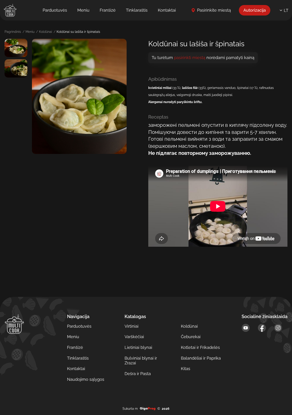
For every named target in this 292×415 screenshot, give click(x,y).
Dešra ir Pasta (138, 373)
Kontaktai (167, 10)
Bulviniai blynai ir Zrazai (141, 361)
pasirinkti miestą (189, 58)
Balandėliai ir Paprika (201, 358)
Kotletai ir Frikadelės (200, 347)
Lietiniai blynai (138, 347)
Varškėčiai (134, 336)
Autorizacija (254, 10)
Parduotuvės (55, 10)
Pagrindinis (13, 32)
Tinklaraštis (137, 10)
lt (286, 10)
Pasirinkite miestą (214, 10)
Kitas (185, 368)
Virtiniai (131, 326)
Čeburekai (191, 336)
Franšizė (108, 10)
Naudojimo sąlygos (85, 379)
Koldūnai (45, 32)
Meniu (83, 10)
